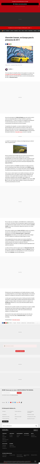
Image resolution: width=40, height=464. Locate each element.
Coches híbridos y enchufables (30, 412)
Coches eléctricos (18, 411)
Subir (35, 430)
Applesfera (4, 438)
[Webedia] (5, 430)
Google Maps (30, 30)
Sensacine (18, 435)
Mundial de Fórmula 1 (31, 418)
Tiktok (21, 402)
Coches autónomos (5, 418)
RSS (17, 402)
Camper (12, 30)
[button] (10, 69)
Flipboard (9, 44)
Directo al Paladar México (26, 455)
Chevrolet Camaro (16, 319)
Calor (19, 30)
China (23, 30)
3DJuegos (11, 435)
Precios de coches (18, 416)
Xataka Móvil (4, 436)
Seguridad (15, 30)
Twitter (7, 44)
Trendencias (4, 445)
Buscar (36, 426)
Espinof (18, 436)
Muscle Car (24, 322)
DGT (4, 30)
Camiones (7, 30)
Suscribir (19, 392)
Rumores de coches (5, 416)
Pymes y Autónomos (13, 446)
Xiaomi (39, 30)
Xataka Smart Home (5, 439)
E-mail (10, 44)
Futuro (16, 418)
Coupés (14, 322)
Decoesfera (4, 446)
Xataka (3, 435)
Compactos (4, 414)
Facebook (5, 44)
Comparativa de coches (31, 416)
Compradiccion (4, 448)
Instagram (13, 402)
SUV (15, 414)
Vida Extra (11, 436)
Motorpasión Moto (33, 436)
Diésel (26, 30)
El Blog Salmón (12, 445)
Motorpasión (33, 435)
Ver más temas (5, 421)
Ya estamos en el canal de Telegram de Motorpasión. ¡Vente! (19, 27)
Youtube (11, 402)
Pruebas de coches (30, 414)
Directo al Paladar (26, 435)
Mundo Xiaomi (4, 441)
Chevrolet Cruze (18, 131)
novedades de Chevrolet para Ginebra (13, 74)
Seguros (35, 30)
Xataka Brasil (4, 456)
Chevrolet (18, 322)
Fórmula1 (4, 411)
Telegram (15, 402)
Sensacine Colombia (20, 456)
